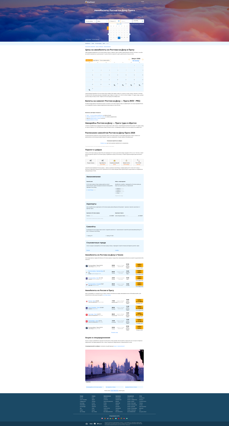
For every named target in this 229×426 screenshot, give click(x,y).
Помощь (141, 403)
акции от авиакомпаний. (119, 346)
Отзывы (141, 404)
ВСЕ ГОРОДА (82, 411)
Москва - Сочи (130, 397)
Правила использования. (133, 423)
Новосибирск (82, 404)
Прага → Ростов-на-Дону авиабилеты (94, 115)
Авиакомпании (107, 46)
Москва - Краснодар (131, 403)
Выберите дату (104, 143)
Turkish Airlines (107, 408)
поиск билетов (114, 390)
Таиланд (93, 401)
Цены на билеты (99, 46)
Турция (93, 399)
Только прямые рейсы (105, 60)
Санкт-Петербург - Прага (94, 307)
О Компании (141, 397)
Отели (87, 16)
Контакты (141, 399)
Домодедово (118, 397)
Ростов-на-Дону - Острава (94, 284)
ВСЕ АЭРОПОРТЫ (119, 411)
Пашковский (118, 408)
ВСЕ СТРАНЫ (94, 411)
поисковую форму (107, 295)
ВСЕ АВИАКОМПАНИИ (108, 411)
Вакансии (141, 408)
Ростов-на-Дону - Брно (93, 278)
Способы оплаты (142, 401)
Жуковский (118, 403)
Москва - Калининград (132, 404)
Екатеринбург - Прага (93, 320)
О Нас (142, 1)
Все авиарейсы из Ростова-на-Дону (94, 387)
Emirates (105, 406)
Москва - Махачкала (131, 410)
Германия (94, 406)
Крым (93, 397)
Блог (140, 410)
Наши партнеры (142, 406)
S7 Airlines (106, 399)
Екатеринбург (83, 406)
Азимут (105, 404)
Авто (92, 16)
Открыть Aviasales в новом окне (137, 24)
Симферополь (83, 401)
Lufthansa (106, 410)
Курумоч (117, 410)
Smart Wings (90, 190)
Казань (81, 410)
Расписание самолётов (90, 46)
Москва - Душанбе (131, 406)
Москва (88, 250)
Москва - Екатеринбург (132, 408)
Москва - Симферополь (132, 399)
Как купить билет (142, 411)
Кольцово (118, 406)
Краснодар (82, 403)
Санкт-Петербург (83, 399)
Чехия (93, 408)
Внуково (117, 401)
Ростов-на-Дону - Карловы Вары (96, 271)
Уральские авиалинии (108, 401)
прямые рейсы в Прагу (95, 118)
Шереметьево (118, 399)
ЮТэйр (105, 403)
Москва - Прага (92, 301)
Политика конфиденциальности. (123, 423)
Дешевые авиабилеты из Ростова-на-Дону (95, 116)
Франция (94, 404)
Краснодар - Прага (92, 314)
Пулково (117, 404)
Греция (93, 410)
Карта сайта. (139, 423)
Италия (93, 403)
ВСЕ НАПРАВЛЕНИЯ (131, 411)
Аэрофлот (106, 397)
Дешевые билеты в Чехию (92, 119)
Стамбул (117, 250)
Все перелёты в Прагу (110, 387)
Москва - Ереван (130, 401)
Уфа (81, 408)
